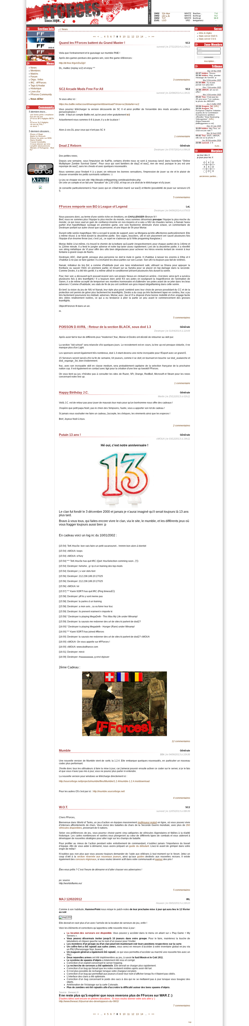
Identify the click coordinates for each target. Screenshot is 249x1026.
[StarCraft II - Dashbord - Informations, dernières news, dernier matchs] (40, 42)
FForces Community (41, 94)
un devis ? (34, 126)
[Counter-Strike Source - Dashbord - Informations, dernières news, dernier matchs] (40, 36)
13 (137, 36)
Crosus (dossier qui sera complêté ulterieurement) (40, 145)
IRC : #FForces (38, 82)
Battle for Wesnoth (38, 136)
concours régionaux (85, 859)
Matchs (34, 73)
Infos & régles (205, 33)
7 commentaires (181, 1005)
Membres (35, 70)
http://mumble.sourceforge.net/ (109, 791)
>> (153, 36)
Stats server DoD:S (208, 36)
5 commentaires (181, 197)
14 (141, 36)
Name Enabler (36, 140)
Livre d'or (35, 91)
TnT (164, 18)
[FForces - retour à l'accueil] (87, 24)
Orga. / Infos (37, 79)
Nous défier (37, 99)
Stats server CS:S (207, 39)
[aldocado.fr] (40, 188)
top (190, 1022)
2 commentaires (181, 425)
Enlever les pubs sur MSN (41, 138)
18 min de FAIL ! (37, 124)
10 (124, 36)
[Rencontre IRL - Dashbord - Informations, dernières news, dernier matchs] (40, 60)
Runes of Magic (36, 134)
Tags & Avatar (38, 85)
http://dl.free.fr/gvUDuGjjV (72, 63)
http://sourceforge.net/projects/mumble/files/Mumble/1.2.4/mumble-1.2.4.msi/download (104, 781)
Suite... (218, 146)
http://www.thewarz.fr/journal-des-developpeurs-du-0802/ (89, 1001)
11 (128, 36)
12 (133, 36)
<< (94, 36)
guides (140, 856)
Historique (36, 88)
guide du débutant (139, 846)
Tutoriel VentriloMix (38, 142)
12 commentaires (181, 741)
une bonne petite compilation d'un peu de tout (41, 116)
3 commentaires (181, 79)
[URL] (216, 106)
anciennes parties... (208, 176)
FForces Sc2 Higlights (39, 122)
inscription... (210, 61)
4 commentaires (181, 798)
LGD (164, 20)
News (34, 67)
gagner (159, 859)
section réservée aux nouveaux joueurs (99, 856)
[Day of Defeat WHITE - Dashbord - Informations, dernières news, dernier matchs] (40, 48)
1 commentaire (182, 136)
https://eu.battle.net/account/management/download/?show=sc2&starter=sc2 (99, 104)
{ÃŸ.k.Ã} (166, 16)
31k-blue (166, 13)
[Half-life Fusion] (40, 174)
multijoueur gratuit (147, 822)
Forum (34, 76)
